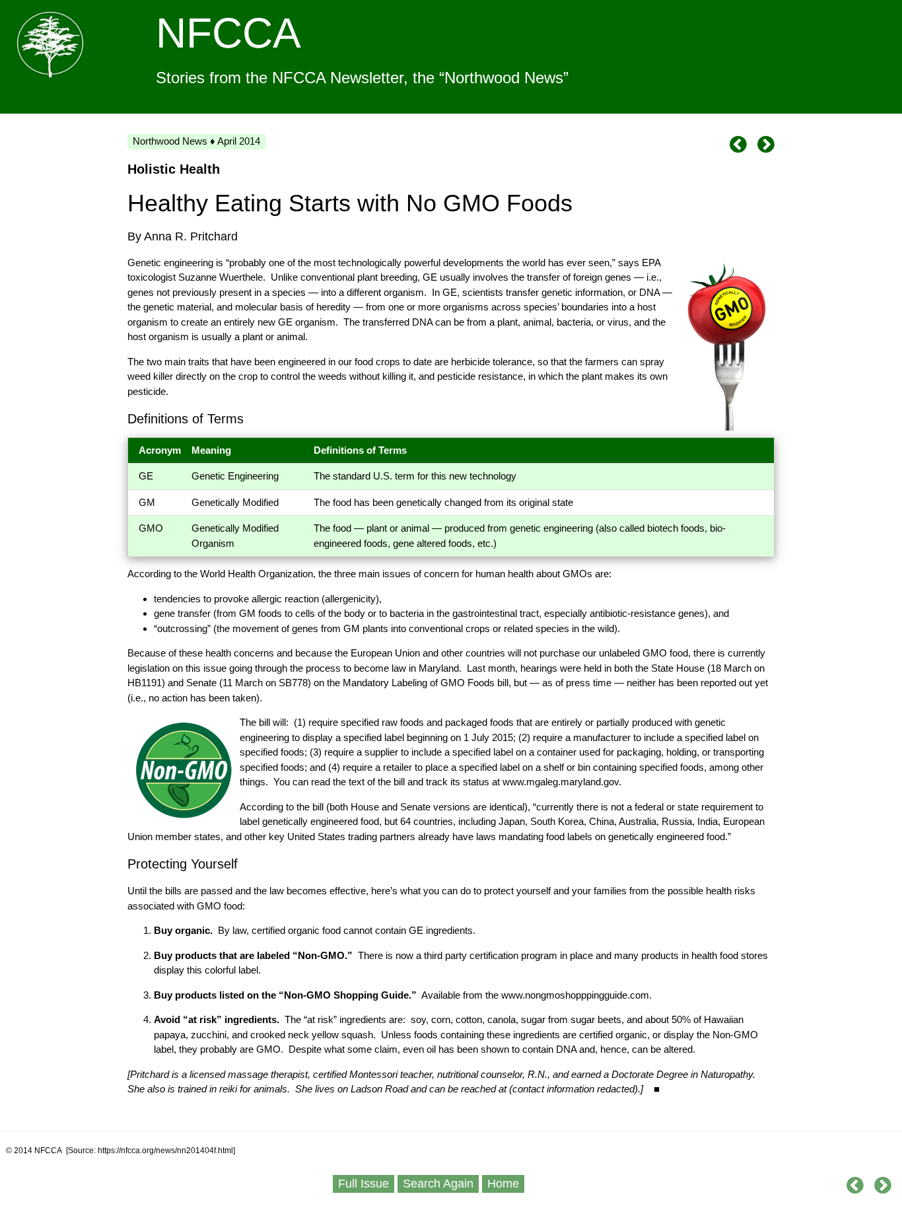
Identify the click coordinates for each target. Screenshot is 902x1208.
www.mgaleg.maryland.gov (561, 781)
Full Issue (363, 1183)
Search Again (438, 1183)
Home (503, 1183)
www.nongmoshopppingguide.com (575, 995)
